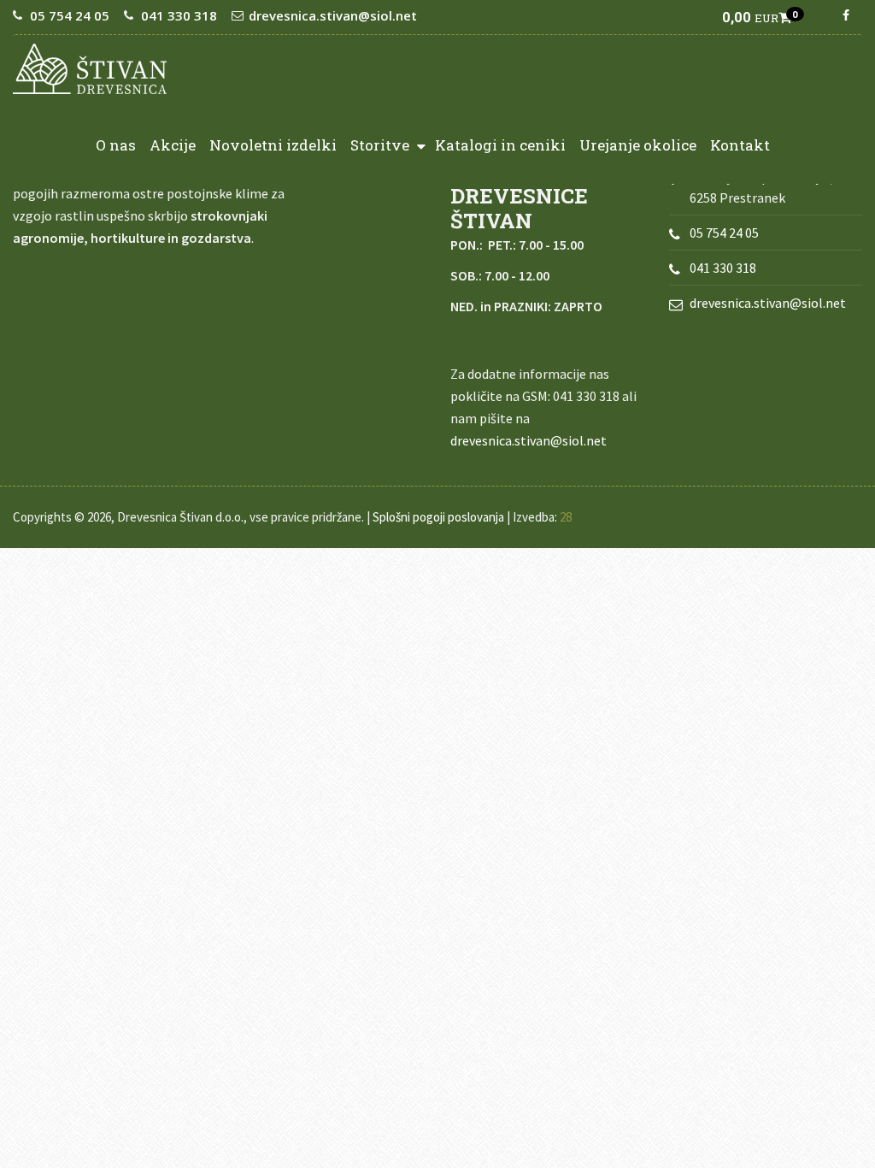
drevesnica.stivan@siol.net (333, 15)
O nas (116, 145)
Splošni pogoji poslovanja (438, 517)
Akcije (173, 145)
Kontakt (740, 145)
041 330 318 (179, 15)
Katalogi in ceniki (500, 145)
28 (566, 517)
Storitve (381, 145)
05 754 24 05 (69, 15)
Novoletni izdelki (273, 145)
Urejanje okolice (637, 145)
